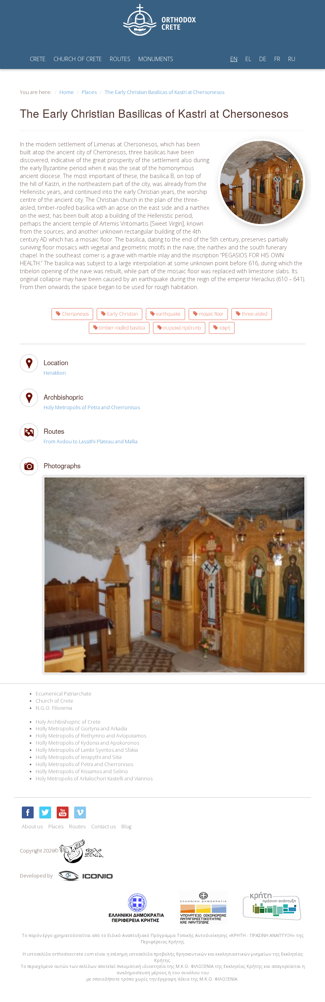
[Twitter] (45, 812)
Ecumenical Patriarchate (64, 693)
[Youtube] (63, 812)
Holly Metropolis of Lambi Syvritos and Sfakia (87, 750)
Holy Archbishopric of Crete (68, 721)
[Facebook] (28, 812)
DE (262, 59)
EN (233, 59)
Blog (126, 826)
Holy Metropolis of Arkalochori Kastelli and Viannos (94, 778)
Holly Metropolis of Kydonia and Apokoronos (87, 743)
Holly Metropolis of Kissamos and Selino (82, 771)
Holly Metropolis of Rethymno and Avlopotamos (91, 735)
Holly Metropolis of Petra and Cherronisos (84, 764)
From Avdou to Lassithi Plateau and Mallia (91, 441)
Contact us (103, 826)
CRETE (38, 59)
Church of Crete (54, 700)
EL (248, 59)
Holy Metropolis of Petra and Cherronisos (92, 407)
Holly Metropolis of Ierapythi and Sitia (79, 757)
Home (66, 92)
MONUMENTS (155, 59)
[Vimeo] (80, 812)
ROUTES (120, 59)
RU (291, 59)
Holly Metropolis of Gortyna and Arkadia (81, 728)
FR (277, 59)
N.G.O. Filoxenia (54, 708)
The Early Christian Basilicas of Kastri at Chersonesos (164, 92)
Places (89, 92)
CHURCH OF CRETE (78, 59)
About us (32, 826)
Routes (77, 826)
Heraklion (55, 373)
